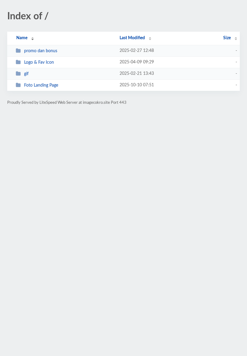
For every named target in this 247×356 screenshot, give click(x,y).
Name (21, 38)
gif (26, 74)
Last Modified (132, 38)
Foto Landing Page (41, 85)
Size (227, 38)
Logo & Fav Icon (39, 62)
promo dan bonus (40, 51)
